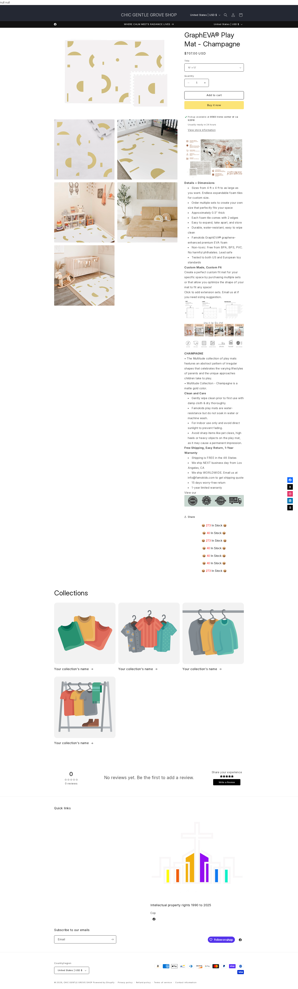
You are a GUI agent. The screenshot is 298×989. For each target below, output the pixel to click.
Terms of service (163, 982)
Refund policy (143, 982)
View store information (202, 129)
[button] (225, 15)
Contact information (185, 982)
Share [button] (191, 516)
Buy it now (214, 105)
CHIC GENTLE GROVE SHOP (78, 982)
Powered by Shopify (104, 982)
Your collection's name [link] (72, 669)
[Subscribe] (112, 939)
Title (186, 60)
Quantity (189, 76)
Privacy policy (125, 982)
